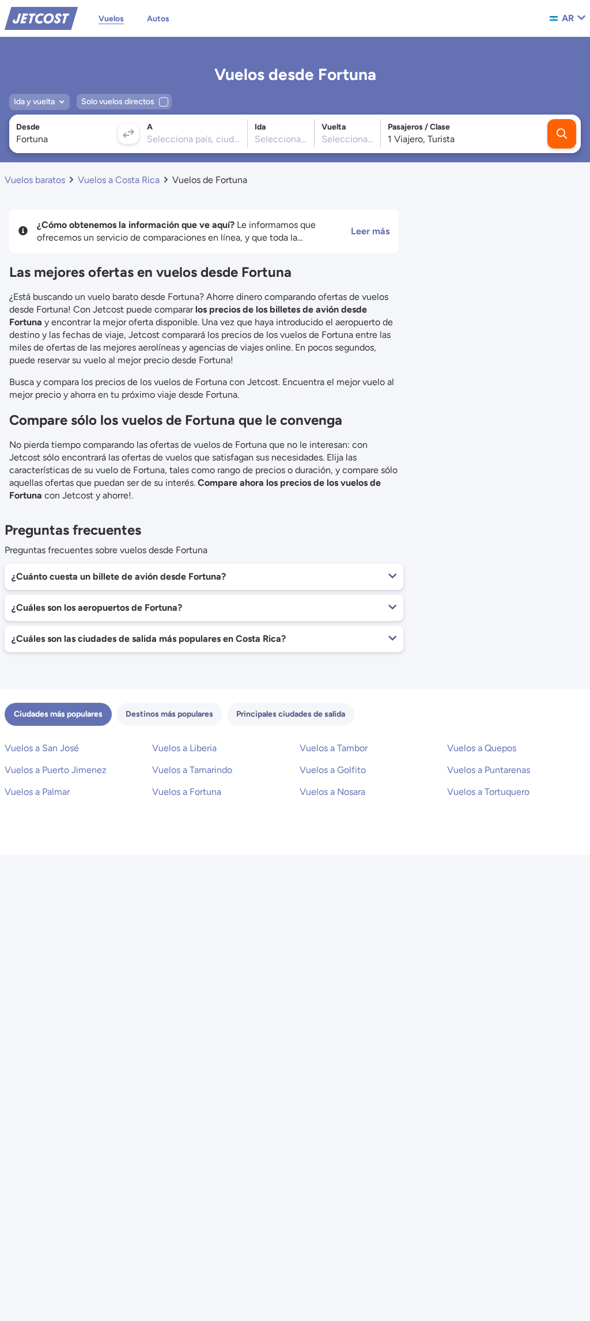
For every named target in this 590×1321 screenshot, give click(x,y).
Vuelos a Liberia (184, 748)
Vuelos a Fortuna (186, 791)
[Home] (41, 17)
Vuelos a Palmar (37, 791)
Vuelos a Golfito (333, 769)
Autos (158, 19)
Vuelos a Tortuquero (488, 791)
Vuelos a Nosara (332, 791)
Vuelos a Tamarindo (192, 769)
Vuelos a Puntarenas (488, 769)
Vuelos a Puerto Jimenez (56, 769)
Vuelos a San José (42, 748)
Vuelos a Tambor (334, 748)
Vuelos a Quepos (481, 748)
